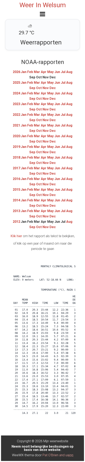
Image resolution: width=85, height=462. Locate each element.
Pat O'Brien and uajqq (57, 455)
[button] (42, 14)
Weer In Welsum (42, 5)
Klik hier (16, 236)
